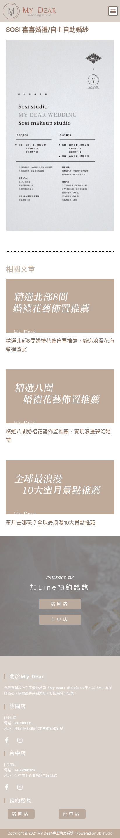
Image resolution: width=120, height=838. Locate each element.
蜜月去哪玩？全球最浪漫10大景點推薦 (50, 523)
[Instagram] (20, 740)
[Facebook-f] (7, 740)
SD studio (104, 833)
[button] (113, 11)
